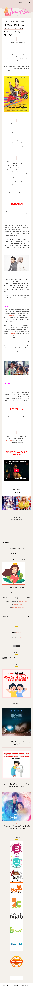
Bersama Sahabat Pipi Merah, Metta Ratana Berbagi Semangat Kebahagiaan (16, 683)
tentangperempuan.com (20, 603)
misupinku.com (10, 603)
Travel (16, 640)
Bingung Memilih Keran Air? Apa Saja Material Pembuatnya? (16, 785)
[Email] (19, 492)
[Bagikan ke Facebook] (13, 492)
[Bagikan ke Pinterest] (17, 492)
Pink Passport (7, 988)
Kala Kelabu (16, 989)
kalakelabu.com (18, 604)
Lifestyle (17, 630)
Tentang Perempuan (24, 988)
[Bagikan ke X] (15, 492)
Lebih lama (27, 542)
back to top (16, 977)
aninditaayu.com (23, 601)
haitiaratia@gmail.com (18, 607)
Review (17, 21)
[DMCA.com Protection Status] (16, 646)
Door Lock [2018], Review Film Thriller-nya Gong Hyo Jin (16, 743)
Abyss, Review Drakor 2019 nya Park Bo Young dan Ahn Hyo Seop (16, 827)
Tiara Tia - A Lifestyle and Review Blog (14, 985)
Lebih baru (5, 542)
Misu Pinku (15, 988)
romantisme (12, 333)
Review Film (23, 21)
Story (16, 635)
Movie (12, 21)
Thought (16, 637)
